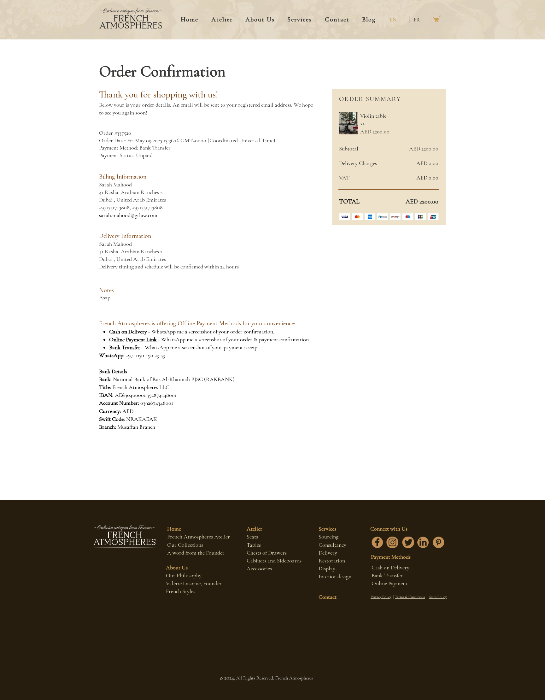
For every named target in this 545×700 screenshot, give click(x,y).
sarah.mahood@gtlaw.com (128, 215)
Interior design (335, 576)
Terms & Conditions (410, 597)
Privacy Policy (381, 597)
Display (327, 568)
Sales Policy (438, 597)
